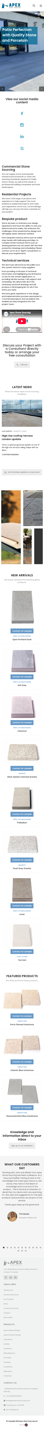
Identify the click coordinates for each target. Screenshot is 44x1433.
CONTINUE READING (10, 454)
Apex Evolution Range (12, 1335)
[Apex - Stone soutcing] (13, 1263)
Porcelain (7, 1357)
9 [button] (33, 1247)
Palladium (22, 823)
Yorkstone (8, 1376)
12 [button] (18, 1251)
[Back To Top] (36, 1424)
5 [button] (18, 1247)
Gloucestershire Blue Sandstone (22, 1116)
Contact (7, 1313)
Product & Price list (11, 1308)
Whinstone (8, 1371)
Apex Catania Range (22, 636)
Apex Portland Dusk (22, 640)
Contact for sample (22, 631)
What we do (8, 1290)
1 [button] (3, 1247)
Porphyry (7, 1362)
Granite (22, 773)
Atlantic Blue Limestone (22, 1070)
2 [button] (7, 1247)
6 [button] (22, 1247)
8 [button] (29, 1247)
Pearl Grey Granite (22, 869)
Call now (23, 364)
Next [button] (42, 428)
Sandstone (22, 1113)
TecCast (22, 960)
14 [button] (25, 1251)
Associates (8, 1317)
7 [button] (25, 1247)
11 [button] (40, 1247)
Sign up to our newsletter (22, 1145)
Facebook (6, 1277)
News (6, 1304)
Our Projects (8, 1299)
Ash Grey (22, 685)
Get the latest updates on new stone (24, 472)
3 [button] (11, 1247)
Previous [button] (2, 428)
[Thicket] (22, 113)
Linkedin (11, 1277)
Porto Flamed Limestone (22, 1025)
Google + (15, 1277)
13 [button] (22, 1251)
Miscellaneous (9, 1353)
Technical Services (11, 1295)
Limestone (22, 1021)
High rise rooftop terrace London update (17, 437)
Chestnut (22, 731)
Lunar (22, 914)
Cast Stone (22, 956)
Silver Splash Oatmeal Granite (22, 777)
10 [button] (36, 1247)
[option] (22, 428)
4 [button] (14, 1247)
